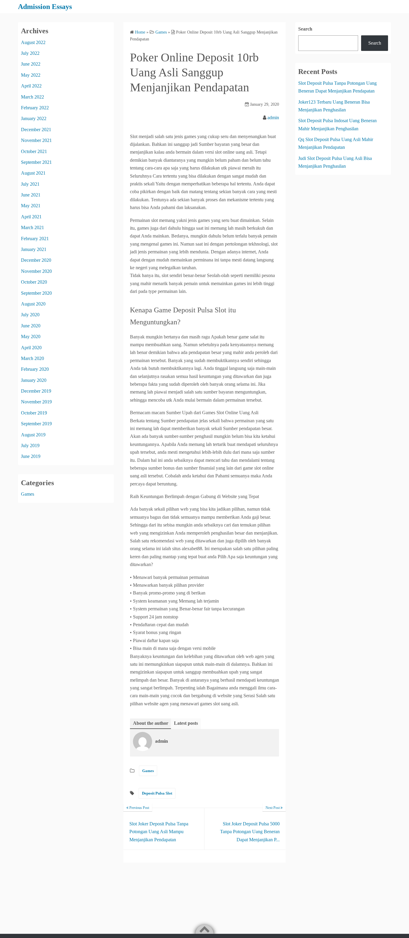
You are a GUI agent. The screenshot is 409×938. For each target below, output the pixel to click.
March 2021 (32, 227)
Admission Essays (45, 6)
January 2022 (33, 118)
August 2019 (33, 434)
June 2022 (30, 63)
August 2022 (33, 42)
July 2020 (30, 314)
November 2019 (36, 401)
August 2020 (33, 303)
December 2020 (36, 260)
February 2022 (35, 107)
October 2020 (34, 282)
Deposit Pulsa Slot (157, 793)
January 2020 (33, 380)
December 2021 (36, 129)
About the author (150, 723)
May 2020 (30, 336)
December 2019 (36, 391)
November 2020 (36, 271)
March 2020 (32, 358)
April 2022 (31, 85)
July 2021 (30, 184)
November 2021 (36, 140)
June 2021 (30, 194)
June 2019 (30, 456)
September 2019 (36, 423)
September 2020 (36, 293)
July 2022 (30, 53)
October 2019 (34, 412)
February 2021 (35, 238)
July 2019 (30, 445)
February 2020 (35, 369)
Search (305, 28)
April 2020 (31, 347)
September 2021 (36, 162)
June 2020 (30, 325)
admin (273, 117)
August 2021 (33, 173)
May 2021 (30, 205)
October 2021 (34, 151)
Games (148, 770)
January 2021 (33, 249)
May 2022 (30, 75)
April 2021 (31, 216)
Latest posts (186, 723)
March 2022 (32, 96)
